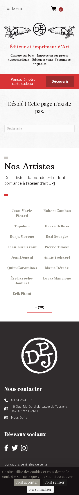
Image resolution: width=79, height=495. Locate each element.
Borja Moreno (22, 236)
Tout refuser (55, 482)
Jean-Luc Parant (22, 247)
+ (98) (39, 307)
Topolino (22, 226)
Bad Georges (57, 236)
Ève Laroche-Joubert (22, 280)
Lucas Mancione (57, 278)
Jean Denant (22, 257)
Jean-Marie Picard (22, 213)
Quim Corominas (22, 267)
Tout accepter (27, 482)
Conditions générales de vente (25, 464)
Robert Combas (57, 210)
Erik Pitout (22, 293)
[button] (15, 8)
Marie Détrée (57, 267)
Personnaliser (40, 489)
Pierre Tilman (57, 247)
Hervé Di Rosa (57, 226)
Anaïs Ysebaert (57, 257)
